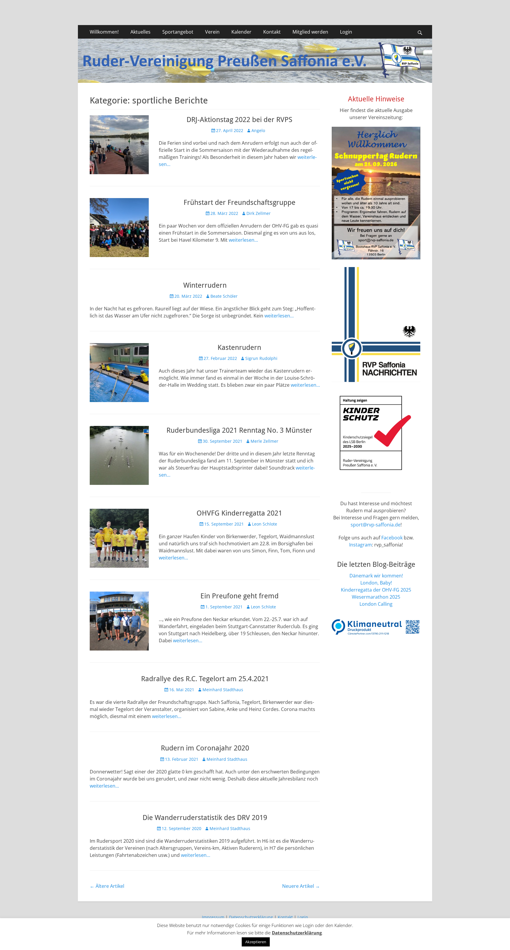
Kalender (241, 32)
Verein (212, 32)
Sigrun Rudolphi (261, 358)
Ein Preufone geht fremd (239, 596)
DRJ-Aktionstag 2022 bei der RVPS (239, 120)
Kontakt (272, 32)
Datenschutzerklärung (251, 917)
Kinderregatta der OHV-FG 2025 (376, 590)
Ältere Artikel (107, 886)
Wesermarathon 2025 (376, 597)
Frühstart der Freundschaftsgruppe (239, 202)
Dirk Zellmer (258, 213)
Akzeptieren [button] (255, 941)
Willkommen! (104, 32)
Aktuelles (140, 32)
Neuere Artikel (301, 886)
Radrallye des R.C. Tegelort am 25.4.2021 (205, 679)
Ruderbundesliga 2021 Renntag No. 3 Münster (239, 430)
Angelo (258, 130)
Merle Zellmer (264, 441)
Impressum (213, 917)
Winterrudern (205, 285)
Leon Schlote (264, 524)
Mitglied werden (310, 32)
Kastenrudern (239, 347)
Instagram (360, 544)
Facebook (392, 537)
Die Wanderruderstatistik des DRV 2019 (205, 818)
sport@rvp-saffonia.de (376, 524)
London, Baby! (376, 582)
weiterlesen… (243, 240)
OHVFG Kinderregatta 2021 (239, 513)
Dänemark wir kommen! (376, 575)
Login (346, 32)
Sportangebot (177, 32)
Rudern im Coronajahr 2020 (205, 748)
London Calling (376, 604)
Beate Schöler (224, 296)
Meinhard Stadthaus (222, 689)
